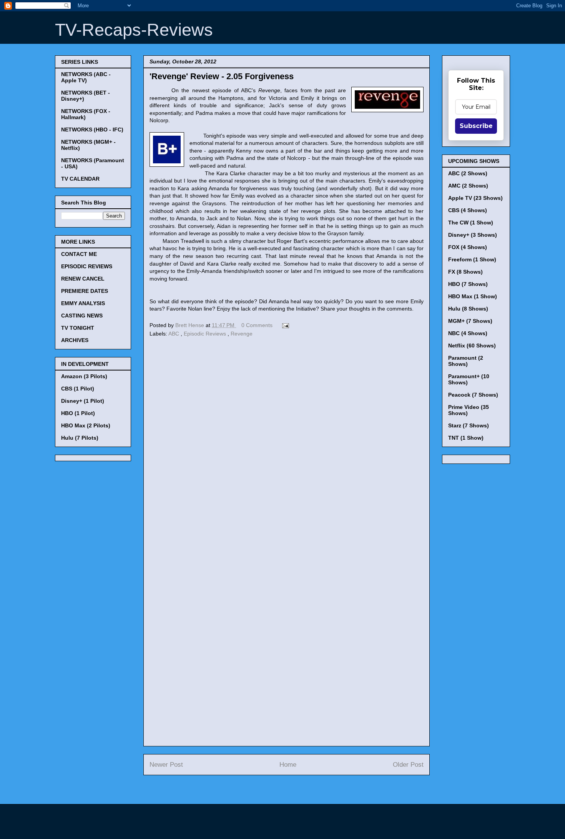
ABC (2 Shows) (467, 173)
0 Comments (257, 325)
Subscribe (476, 126)
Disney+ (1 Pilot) (82, 401)
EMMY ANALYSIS (83, 303)
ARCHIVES (74, 340)
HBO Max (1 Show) (472, 296)
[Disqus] (287, 445)
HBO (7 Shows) (468, 284)
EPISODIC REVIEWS (86, 266)
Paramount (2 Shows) (465, 361)
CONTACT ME (79, 254)
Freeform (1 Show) (472, 259)
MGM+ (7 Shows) (470, 321)
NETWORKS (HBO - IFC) (92, 129)
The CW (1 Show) (470, 222)
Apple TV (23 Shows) (475, 198)
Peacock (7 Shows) (473, 395)
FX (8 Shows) (465, 272)
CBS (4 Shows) (467, 210)
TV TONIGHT (77, 328)
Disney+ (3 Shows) (472, 235)
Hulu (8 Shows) (468, 309)
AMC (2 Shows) (468, 186)
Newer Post (166, 764)
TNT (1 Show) (466, 438)
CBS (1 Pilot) (77, 388)
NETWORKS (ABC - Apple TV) (86, 77)
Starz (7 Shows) (468, 425)
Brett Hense (190, 325)
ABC (174, 334)
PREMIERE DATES (84, 291)
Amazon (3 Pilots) (84, 376)
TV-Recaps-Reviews (134, 30)
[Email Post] (284, 325)
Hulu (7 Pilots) (79, 438)
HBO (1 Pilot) (78, 413)
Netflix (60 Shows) (472, 345)
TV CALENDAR (80, 179)
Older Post (408, 764)
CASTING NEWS (82, 315)
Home (287, 764)
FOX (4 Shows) (467, 247)
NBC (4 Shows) (467, 333)
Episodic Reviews (206, 334)
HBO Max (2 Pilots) (85, 425)
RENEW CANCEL (83, 279)
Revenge (242, 334)
